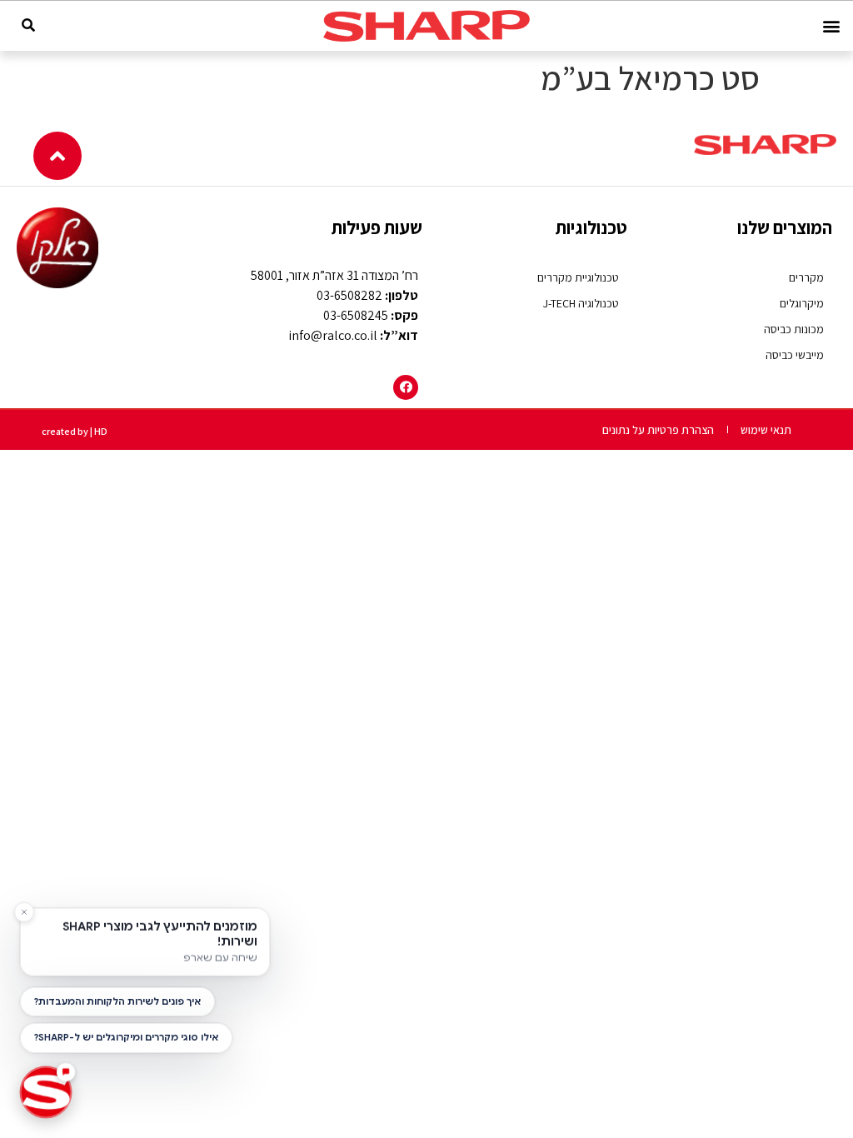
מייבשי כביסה (795, 354)
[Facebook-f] (405, 387)
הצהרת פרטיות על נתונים (658, 429)
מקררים (806, 277)
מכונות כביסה (794, 329)
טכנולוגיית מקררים (578, 277)
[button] (831, 26)
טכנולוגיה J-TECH (581, 303)
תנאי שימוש (766, 429)
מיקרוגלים (802, 303)
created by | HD (74, 431)
